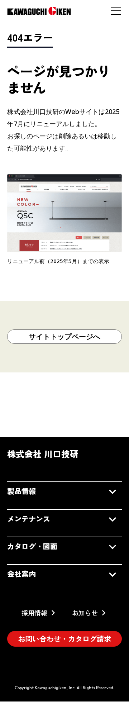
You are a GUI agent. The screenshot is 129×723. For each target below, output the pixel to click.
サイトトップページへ (64, 336)
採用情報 (34, 612)
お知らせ (85, 612)
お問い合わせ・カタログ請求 (64, 638)
